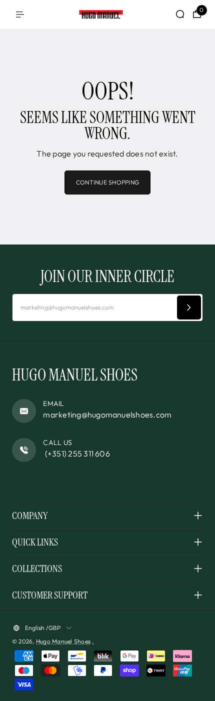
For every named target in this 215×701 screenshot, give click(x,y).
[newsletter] (189, 308)
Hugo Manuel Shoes (63, 641)
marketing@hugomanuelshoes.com (107, 415)
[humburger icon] (20, 14)
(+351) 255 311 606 (76, 453)
